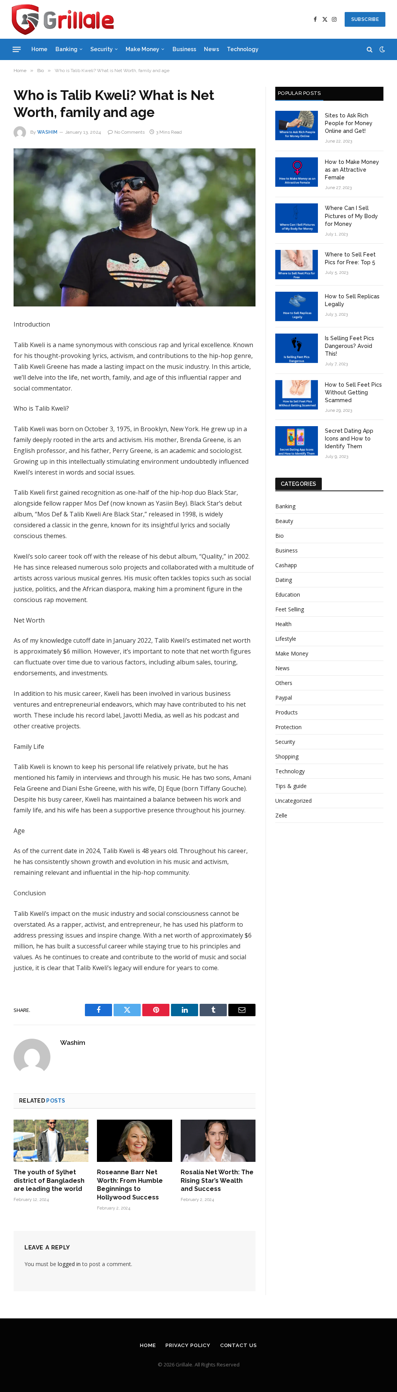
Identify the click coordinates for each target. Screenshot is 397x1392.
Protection (288, 727)
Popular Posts (299, 93)
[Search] (369, 49)
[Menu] (17, 49)
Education (287, 594)
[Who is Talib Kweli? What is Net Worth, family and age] (134, 227)
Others (283, 683)
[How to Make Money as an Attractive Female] (296, 172)
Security (101, 49)
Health (283, 624)
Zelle (281, 815)
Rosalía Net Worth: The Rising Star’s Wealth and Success (217, 1180)
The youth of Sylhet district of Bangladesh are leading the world (49, 1180)
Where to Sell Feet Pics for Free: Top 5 (350, 258)
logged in (69, 1264)
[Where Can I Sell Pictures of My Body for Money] (296, 218)
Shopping (287, 756)
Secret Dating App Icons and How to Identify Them (349, 438)
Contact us (238, 1345)
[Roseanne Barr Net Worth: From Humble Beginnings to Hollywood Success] (134, 1141)
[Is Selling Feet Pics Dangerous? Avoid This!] (296, 348)
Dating (283, 579)
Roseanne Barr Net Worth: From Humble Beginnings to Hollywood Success (130, 1184)
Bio (279, 535)
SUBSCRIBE (365, 19)
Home (39, 49)
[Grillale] (63, 19)
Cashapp (286, 565)
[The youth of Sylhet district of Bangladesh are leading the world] (51, 1141)
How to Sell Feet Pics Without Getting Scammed (353, 392)
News (211, 49)
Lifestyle (285, 638)
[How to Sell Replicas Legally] (296, 306)
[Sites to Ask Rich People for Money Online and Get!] (296, 125)
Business (184, 49)
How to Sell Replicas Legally (352, 300)
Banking (66, 49)
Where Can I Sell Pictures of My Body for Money (351, 216)
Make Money (142, 49)
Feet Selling (289, 609)
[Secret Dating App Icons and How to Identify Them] (296, 441)
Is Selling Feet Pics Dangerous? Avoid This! (349, 346)
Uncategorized (293, 800)
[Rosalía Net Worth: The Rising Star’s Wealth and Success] (218, 1141)
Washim (47, 132)
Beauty (284, 521)
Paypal (283, 697)
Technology (243, 49)
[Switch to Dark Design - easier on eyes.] (381, 49)
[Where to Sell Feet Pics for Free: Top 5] (296, 264)
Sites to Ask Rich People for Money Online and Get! (349, 123)
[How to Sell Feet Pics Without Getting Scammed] (296, 395)
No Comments (129, 132)
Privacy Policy (188, 1345)
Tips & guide (291, 786)
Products (286, 712)
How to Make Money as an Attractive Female (352, 170)
